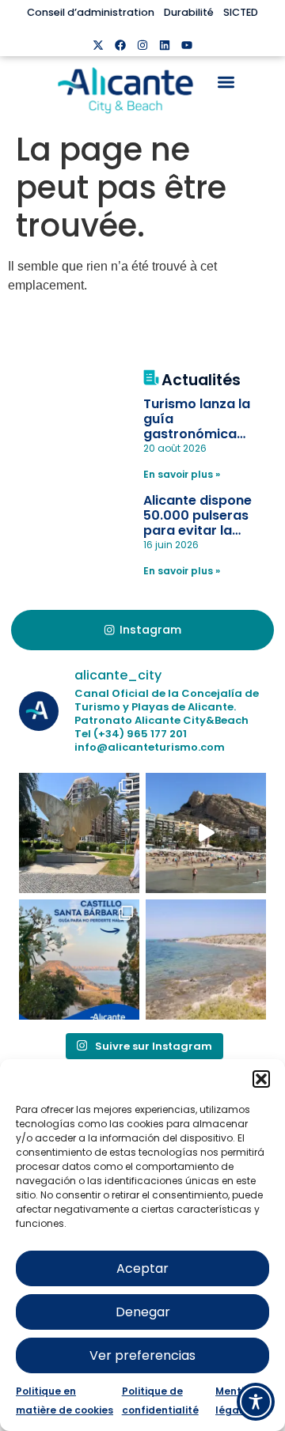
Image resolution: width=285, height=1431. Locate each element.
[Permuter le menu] (226, 82)
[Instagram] (142, 45)
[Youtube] (187, 45)
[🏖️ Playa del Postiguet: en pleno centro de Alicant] (206, 833)
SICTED (240, 12)
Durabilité (189, 12)
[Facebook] (120, 45)
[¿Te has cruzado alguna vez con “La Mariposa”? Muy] (79, 833)
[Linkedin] (165, 45)
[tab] (142, 630)
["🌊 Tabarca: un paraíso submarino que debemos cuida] (206, 959)
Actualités (201, 380)
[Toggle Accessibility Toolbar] (255, 1401)
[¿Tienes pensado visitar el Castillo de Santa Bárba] (79, 959)
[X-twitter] (98, 45)
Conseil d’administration (90, 12)
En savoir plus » (181, 474)
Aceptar (142, 1268)
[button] (261, 1079)
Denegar (143, 1312)
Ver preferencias (142, 1355)
